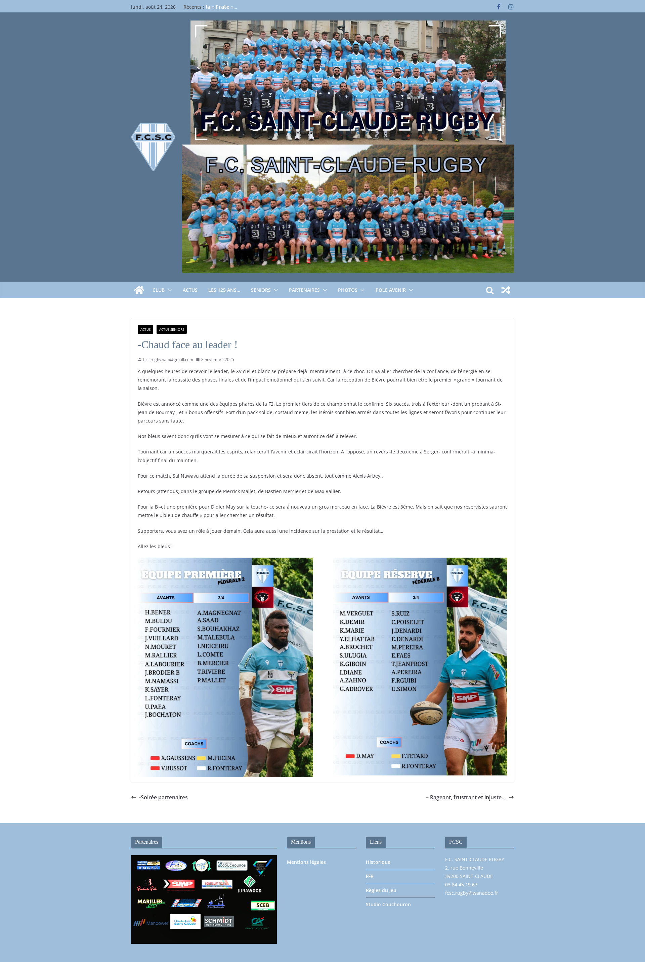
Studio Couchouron (388, 904)
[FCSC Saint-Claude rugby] (139, 290)
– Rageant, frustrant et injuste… (466, 797)
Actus (190, 290)
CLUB (159, 290)
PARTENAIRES (304, 290)
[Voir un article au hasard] (506, 290)
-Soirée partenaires (163, 797)
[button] (168, 290)
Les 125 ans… (224, 290)
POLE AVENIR (391, 290)
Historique (378, 862)
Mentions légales (306, 862)
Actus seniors (171, 329)
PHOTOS (347, 290)
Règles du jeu (381, 890)
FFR (370, 876)
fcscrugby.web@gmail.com (168, 359)
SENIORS (261, 290)
